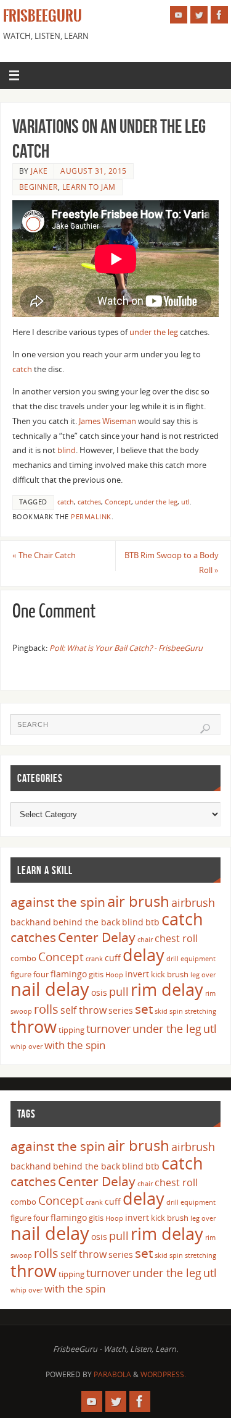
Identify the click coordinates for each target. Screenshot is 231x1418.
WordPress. (163, 1374)
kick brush (169, 974)
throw (33, 1026)
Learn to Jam (89, 187)
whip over (26, 1046)
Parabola (112, 1374)
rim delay (167, 989)
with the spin (74, 1045)
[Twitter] (199, 14)
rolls (46, 1009)
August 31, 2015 (93, 171)
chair (145, 939)
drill (172, 958)
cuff (113, 958)
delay (143, 954)
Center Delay (97, 937)
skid (161, 1011)
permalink (91, 516)
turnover (108, 1028)
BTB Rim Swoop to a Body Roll (171, 562)
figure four (29, 974)
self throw (83, 1010)
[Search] (205, 729)
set (144, 1008)
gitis (96, 974)
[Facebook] (219, 14)
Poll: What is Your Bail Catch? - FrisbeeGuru (126, 648)
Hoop (114, 974)
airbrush (193, 902)
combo (23, 958)
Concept (118, 502)
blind (66, 450)
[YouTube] (178, 14)
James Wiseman (107, 421)
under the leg (153, 332)
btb (152, 922)
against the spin (57, 902)
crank (94, 958)
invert (137, 974)
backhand (30, 922)
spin (176, 1011)
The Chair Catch (44, 555)
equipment (198, 958)
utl (185, 502)
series (120, 1010)
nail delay (49, 989)
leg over (203, 974)
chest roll (176, 938)
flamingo (69, 974)
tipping (71, 1029)
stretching (200, 1011)
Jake (39, 171)
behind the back (86, 922)
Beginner (38, 187)
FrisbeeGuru (42, 16)
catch (22, 369)
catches (89, 502)
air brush (138, 901)
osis (99, 992)
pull (119, 991)
